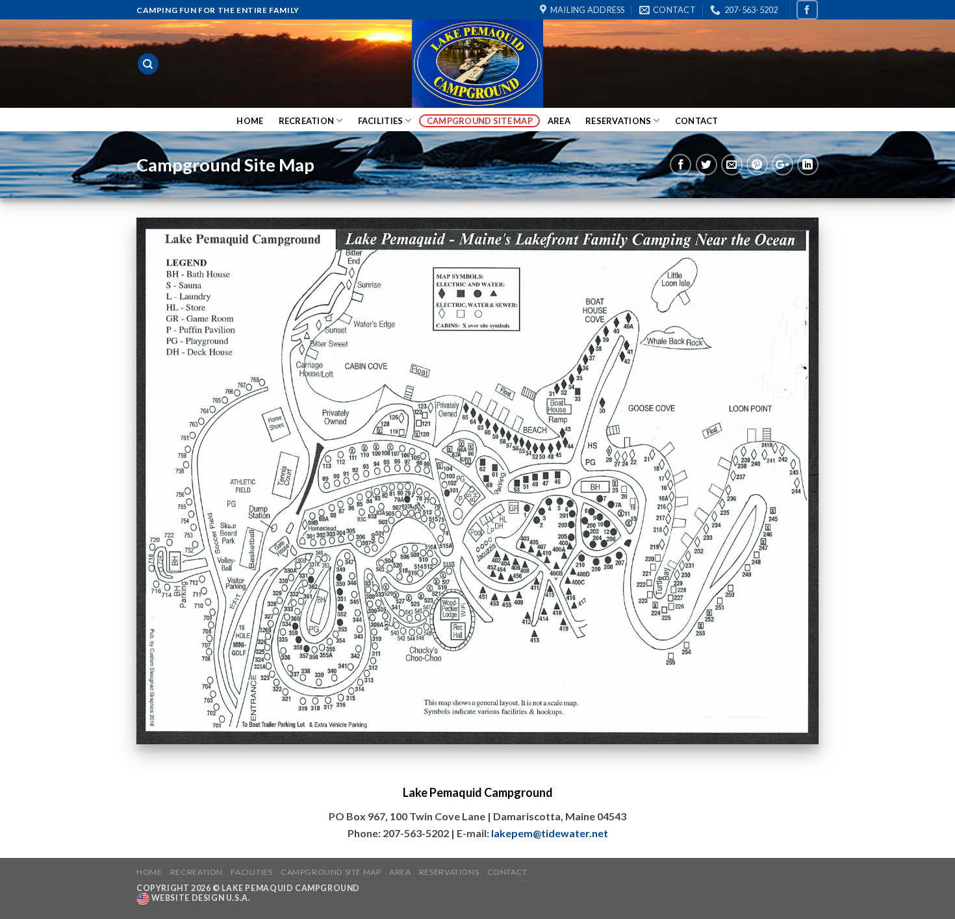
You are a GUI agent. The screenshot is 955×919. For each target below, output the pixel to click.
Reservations (618, 121)
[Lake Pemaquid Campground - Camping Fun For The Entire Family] (477, 63)
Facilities (380, 121)
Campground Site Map (480, 121)
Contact (697, 121)
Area (559, 121)
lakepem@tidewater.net (549, 833)
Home (249, 121)
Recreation (307, 121)
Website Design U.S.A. (199, 898)
